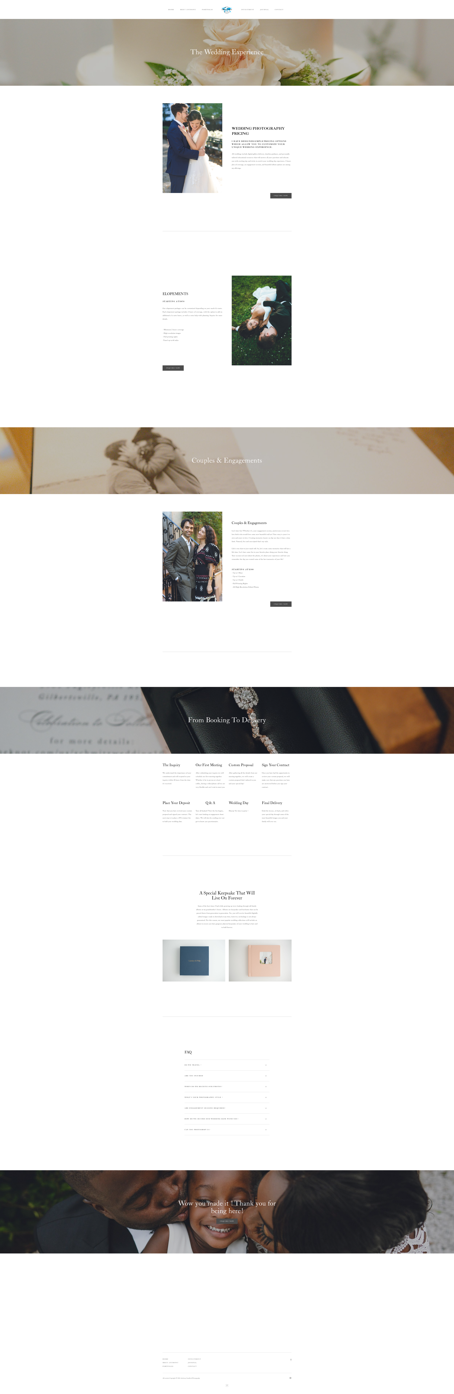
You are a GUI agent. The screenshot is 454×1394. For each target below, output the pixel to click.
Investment (247, 10)
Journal (264, 10)
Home (171, 10)
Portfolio (207, 10)
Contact (279, 10)
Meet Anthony (188, 10)
